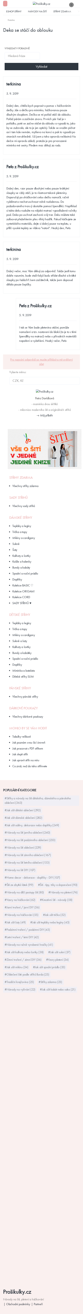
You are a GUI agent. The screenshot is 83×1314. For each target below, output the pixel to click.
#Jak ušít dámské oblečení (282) (23, 818)
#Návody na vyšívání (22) (20, 989)
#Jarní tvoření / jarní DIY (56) (22, 907)
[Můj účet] (78, 5)
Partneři (38, 1304)
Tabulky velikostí (21, 736)
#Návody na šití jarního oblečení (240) (27, 832)
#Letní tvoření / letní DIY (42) (22, 937)
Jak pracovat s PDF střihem (27, 748)
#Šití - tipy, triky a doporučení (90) (58, 885)
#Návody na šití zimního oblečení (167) (28, 855)
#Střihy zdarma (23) (50, 982)
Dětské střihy (19, 615)
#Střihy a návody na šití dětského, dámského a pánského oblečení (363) (38, 800)
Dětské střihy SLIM (23, 676)
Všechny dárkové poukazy (27, 716)
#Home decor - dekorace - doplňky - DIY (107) (32, 877)
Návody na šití (37, 11)
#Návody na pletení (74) (62, 892)
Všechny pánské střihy (25, 696)
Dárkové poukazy (23, 708)
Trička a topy (19, 532)
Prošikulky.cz (17, 1291)
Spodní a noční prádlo (25, 573)
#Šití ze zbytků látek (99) (19, 885)
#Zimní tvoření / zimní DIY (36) (23, 959)
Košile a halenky (21, 561)
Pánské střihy (20, 688)
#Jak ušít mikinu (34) (16, 967)
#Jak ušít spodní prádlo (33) (49, 967)
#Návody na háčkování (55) (21, 915)
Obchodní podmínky (18, 1304)
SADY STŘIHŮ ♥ (21, 603)
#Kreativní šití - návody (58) (56, 900)
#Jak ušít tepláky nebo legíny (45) (49, 922)
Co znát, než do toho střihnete (29, 766)
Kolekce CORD (21, 597)
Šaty (14, 550)
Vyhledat (41, 66)
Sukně (15, 544)
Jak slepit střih (20, 754)
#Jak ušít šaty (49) (15, 922)
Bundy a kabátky (21, 653)
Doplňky (17, 579)
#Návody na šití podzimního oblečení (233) (30, 840)
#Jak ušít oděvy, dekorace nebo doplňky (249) (32, 825)
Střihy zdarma (62, 11)
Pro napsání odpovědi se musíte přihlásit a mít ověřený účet (41, 362)
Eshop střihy (13, 11)
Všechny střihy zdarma (25, 486)
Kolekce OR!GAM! (23, 591)
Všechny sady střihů (23, 506)
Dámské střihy (20, 517)
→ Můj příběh (44, 415)
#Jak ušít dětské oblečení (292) (23, 810)
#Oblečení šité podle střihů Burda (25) (27, 974)
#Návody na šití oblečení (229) (23, 847)
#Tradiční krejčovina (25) (19, 982)
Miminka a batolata (23, 670)
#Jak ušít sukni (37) (59, 952)
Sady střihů (18, 497)
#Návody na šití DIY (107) (20, 870)
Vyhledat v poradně (17, 48)
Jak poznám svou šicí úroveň (28, 742)
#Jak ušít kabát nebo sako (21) (57, 989)
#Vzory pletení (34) (57, 959)
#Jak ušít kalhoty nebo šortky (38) (24, 952)
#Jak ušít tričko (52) (54, 915)
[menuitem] (9, 20)
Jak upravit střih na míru (25, 760)
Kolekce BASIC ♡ (22, 585)
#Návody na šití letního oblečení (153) (27, 862)
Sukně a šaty (19, 641)
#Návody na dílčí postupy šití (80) (24, 892)
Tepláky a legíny (21, 526)
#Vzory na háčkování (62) (20, 900)
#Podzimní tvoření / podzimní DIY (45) (27, 929)
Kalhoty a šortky (21, 556)
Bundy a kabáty (21, 567)
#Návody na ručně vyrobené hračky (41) (29, 944)
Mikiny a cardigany (23, 538)
